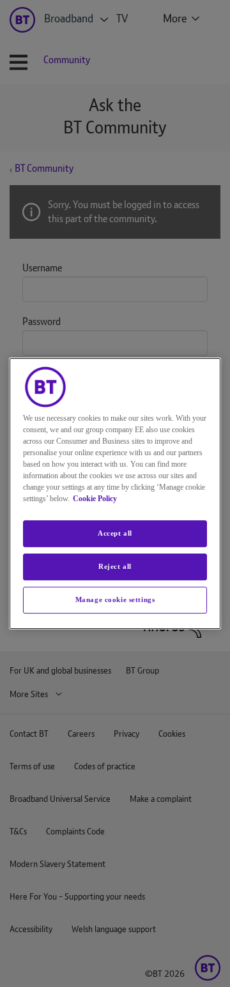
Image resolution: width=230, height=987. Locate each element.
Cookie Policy (95, 498)
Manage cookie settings (115, 599)
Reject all (115, 566)
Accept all (115, 533)
